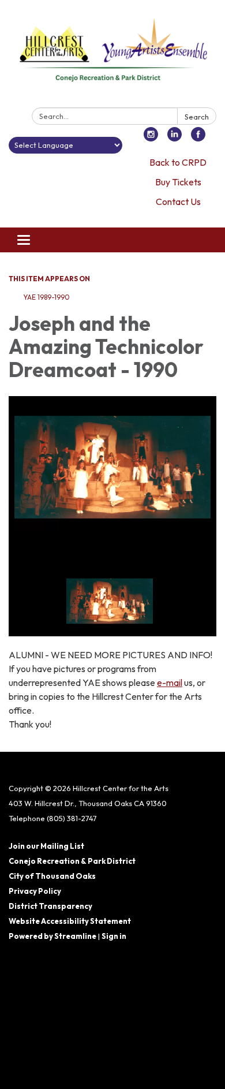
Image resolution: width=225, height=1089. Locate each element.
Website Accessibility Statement (70, 921)
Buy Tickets (178, 182)
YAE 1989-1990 (46, 297)
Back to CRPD (178, 162)
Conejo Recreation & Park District (72, 861)
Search (197, 116)
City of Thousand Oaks (52, 876)
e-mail (169, 682)
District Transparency (50, 906)
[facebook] (198, 138)
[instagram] (151, 138)
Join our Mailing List (46, 846)
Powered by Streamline (52, 936)
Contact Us (178, 201)
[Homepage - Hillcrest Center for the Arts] (112, 56)
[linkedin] (174, 138)
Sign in (114, 936)
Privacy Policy (35, 891)
